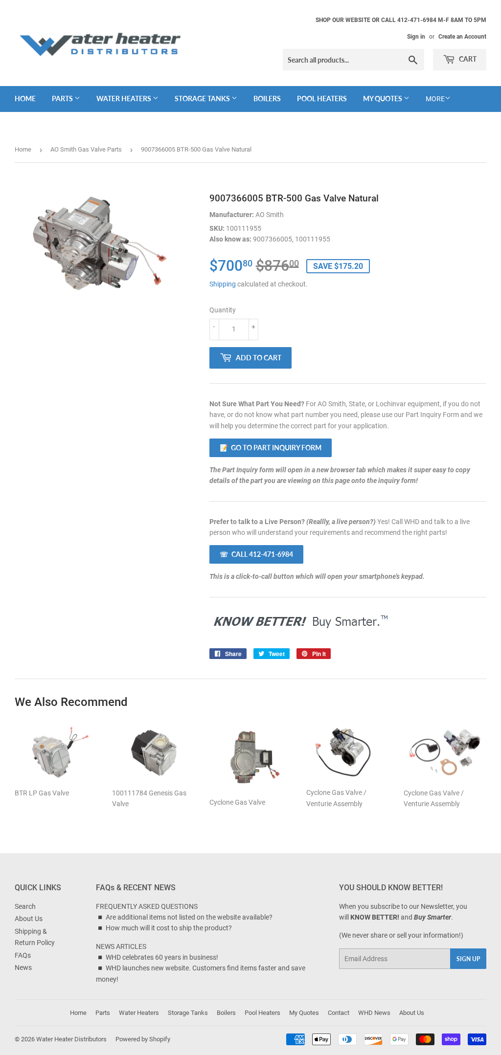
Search (25, 906)
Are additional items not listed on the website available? (189, 917)
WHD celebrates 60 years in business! (162, 957)
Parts (63, 98)
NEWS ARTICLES (121, 946)
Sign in (416, 36)
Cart (467, 59)
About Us (29, 919)
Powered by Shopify (142, 1039)
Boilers (267, 98)
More (435, 99)
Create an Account (462, 36)
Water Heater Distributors (71, 1039)
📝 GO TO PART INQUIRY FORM (270, 447)
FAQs (23, 955)
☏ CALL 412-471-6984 (256, 554)
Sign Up (468, 959)
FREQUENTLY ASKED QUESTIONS (147, 906)
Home (25, 98)
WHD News (374, 1012)
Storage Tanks (203, 98)
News (23, 967)
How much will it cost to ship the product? (169, 928)
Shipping (222, 284)
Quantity (222, 310)
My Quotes (383, 98)
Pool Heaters (322, 98)
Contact (338, 1012)
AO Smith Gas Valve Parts (86, 149)
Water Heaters (124, 98)
